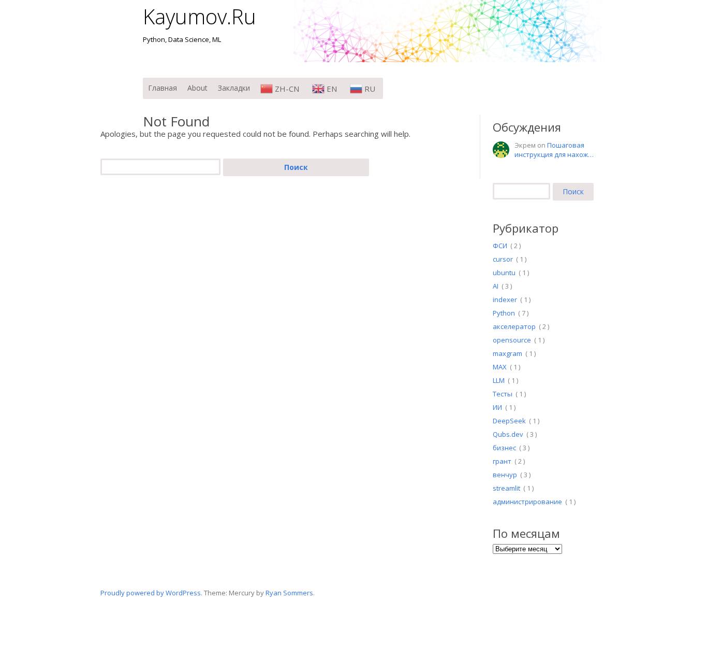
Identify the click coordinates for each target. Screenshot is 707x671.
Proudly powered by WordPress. (151, 592)
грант (502, 461)
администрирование (527, 501)
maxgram (507, 353)
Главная (162, 88)
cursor (503, 259)
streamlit (506, 488)
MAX (500, 367)
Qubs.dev (508, 434)
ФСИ (500, 245)
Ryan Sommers (289, 592)
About (197, 88)
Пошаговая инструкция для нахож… (554, 149)
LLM (499, 380)
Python (504, 313)
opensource (512, 340)
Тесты (502, 393)
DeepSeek (509, 420)
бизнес (504, 447)
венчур (505, 474)
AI (495, 286)
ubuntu (504, 272)
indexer (505, 299)
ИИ (497, 407)
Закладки (234, 88)
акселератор (514, 326)
